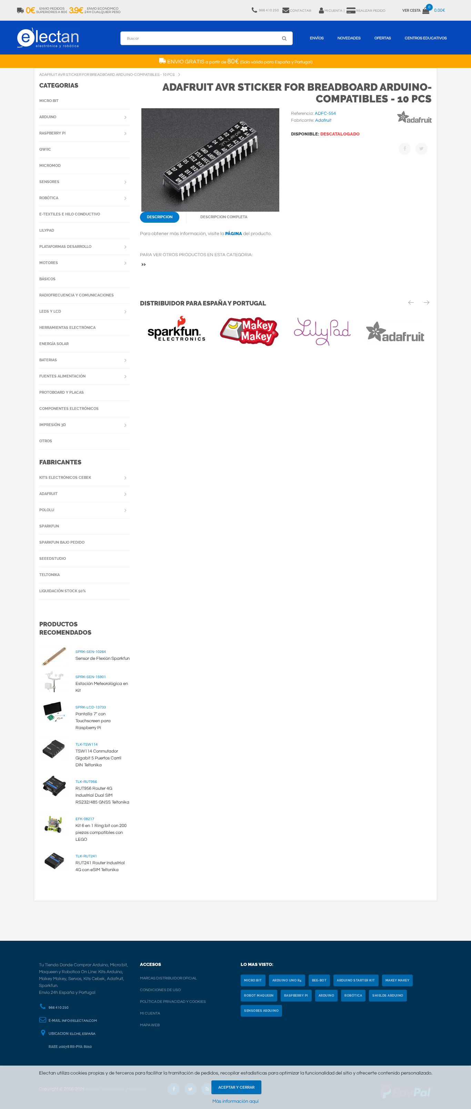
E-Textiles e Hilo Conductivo (69, 214)
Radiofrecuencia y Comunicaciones (76, 295)
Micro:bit (49, 101)
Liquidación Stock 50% (62, 591)
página (233, 233)
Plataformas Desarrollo (65, 246)
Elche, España (83, 1034)
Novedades (349, 38)
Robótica (48, 198)
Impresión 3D (52, 425)
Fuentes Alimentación (62, 376)
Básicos (47, 279)
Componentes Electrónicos (69, 408)
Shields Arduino (387, 995)
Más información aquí (235, 1101)
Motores (48, 263)
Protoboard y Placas (61, 392)
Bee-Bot (319, 980)
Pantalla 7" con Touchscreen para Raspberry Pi (93, 721)
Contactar (300, 10)
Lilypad (46, 230)
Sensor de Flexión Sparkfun (103, 658)
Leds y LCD (50, 311)
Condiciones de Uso (160, 990)
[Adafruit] (414, 124)
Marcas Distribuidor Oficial (168, 978)
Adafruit (48, 494)
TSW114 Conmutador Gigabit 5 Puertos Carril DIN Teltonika (98, 758)
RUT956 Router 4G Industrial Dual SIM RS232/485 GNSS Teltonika (102, 795)
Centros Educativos (426, 38)
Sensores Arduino (261, 1010)
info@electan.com (79, 1020)
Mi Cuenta (150, 1013)
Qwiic (45, 149)
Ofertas (382, 38)
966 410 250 (59, 1007)
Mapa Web (150, 1025)
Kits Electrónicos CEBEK (65, 477)
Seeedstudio (52, 558)
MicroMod (50, 165)
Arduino (47, 117)
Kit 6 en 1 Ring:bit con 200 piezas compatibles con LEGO (101, 832)
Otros (45, 441)
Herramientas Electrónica (67, 327)
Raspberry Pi (52, 133)
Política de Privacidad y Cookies (173, 1002)
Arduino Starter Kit (356, 980)
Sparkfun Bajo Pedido (61, 542)
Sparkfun (49, 526)
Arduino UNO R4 (287, 980)
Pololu (46, 510)
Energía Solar (54, 344)
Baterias (48, 360)
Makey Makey (397, 980)
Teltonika (49, 575)
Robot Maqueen (259, 995)
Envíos (317, 38)
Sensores (49, 182)
